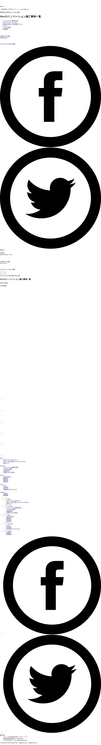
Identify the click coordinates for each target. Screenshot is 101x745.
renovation (10, 506)
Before (5, 282)
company (9, 531)
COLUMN (10, 524)
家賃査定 (5, 480)
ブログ (5, 486)
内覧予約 (8, 12)
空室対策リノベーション (10, 489)
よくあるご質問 (7, 469)
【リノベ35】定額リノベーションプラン (14, 461)
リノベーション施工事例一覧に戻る (10, 275)
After (2, 282)
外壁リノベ (6, 463)
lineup (8, 499)
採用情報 (5, 495)
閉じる (2, 250)
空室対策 (5, 487)
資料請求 (2, 12)
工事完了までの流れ (9, 472)
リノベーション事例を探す (10, 467)
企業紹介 (5, 493)
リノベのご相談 (15, 12)
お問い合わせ (7, 476)
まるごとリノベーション (10, 459)
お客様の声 (6, 470)
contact (9, 515)
